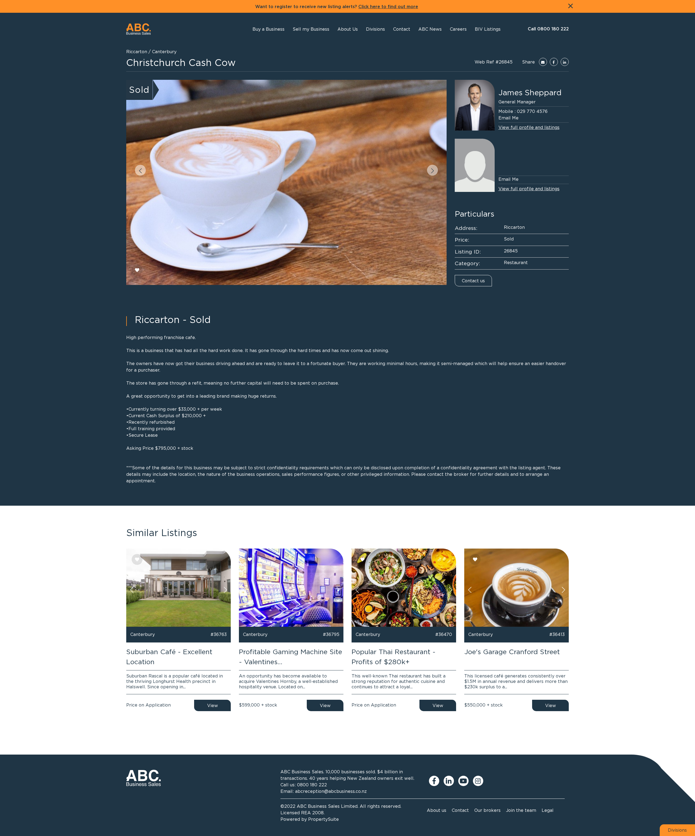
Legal (548, 810)
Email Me (508, 117)
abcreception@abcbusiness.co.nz (331, 791)
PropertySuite (323, 819)
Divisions (677, 830)
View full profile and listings (529, 127)
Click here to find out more (388, 7)
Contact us (473, 280)
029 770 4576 (532, 111)
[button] (347, 29)
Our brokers (487, 810)
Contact (460, 810)
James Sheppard (529, 92)
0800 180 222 (312, 784)
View (212, 705)
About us (436, 810)
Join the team (521, 810)
